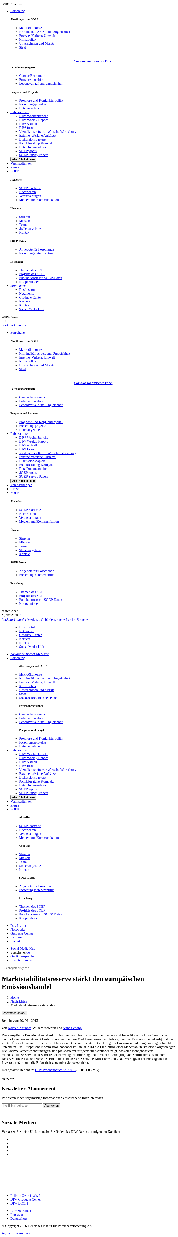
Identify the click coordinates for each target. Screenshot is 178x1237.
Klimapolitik (27, 39)
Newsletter (9, 1113)
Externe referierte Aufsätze (37, 135)
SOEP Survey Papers (33, 155)
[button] (10, 3)
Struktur (24, 217)
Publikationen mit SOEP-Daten (40, 278)
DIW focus (26, 127)
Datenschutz (18, 1218)
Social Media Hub (31, 309)
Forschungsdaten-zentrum (36, 253)
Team (23, 224)
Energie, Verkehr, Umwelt (37, 35)
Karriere (24, 301)
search (6, 3)
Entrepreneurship (31, 79)
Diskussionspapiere (32, 139)
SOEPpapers (28, 151)
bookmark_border (14, 325)
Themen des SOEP (32, 270)
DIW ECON (19, 1203)
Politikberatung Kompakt (36, 143)
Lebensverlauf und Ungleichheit (41, 83)
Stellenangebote (30, 228)
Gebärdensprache (22, 956)
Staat (22, 47)
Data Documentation (33, 147)
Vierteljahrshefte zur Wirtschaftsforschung (47, 131)
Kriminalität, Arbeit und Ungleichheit (44, 32)
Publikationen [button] (19, 112)
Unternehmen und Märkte (36, 43)
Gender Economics (32, 76)
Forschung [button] (17, 11)
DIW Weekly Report (33, 120)
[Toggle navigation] (20, 4)
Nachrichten (27, 192)
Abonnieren (51, 1105)
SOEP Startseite (30, 188)
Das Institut (27, 289)
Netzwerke (26, 293)
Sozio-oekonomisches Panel (93, 61)
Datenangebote (29, 108)
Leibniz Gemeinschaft (25, 1195)
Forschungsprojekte (32, 104)
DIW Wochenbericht (33, 116)
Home (14, 997)
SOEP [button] (14, 171)
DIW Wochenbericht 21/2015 (55, 1070)
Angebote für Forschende (36, 249)
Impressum (17, 1214)
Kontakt (24, 232)
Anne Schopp (72, 1028)
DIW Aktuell (28, 124)
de (19, 615)
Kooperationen (29, 282)
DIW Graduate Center (25, 1199)
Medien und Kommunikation (39, 200)
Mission (24, 221)
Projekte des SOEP (32, 274)
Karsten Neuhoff (19, 1028)
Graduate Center (30, 297)
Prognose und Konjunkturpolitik (41, 100)
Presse (14, 167)
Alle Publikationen (23, 159)
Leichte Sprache (21, 960)
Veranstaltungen (21, 163)
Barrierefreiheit (20, 1211)
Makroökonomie (30, 28)
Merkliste (29, 654)
